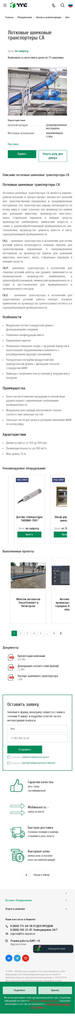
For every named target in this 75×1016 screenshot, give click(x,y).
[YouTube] (25, 958)
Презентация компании (31, 656)
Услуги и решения (15, 909)
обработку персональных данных (36, 757)
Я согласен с (33, 763)
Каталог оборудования (18, 900)
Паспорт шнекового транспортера (38, 676)
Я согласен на (30, 757)
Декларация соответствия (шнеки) (38, 666)
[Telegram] (17, 958)
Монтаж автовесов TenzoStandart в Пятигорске (28, 603)
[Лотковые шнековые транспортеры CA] (37, 93)
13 (54, 633)
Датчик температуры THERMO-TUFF (29, 518)
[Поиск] (62, 5)
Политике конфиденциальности (44, 1000)
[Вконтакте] (8, 958)
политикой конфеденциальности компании (38, 763)
